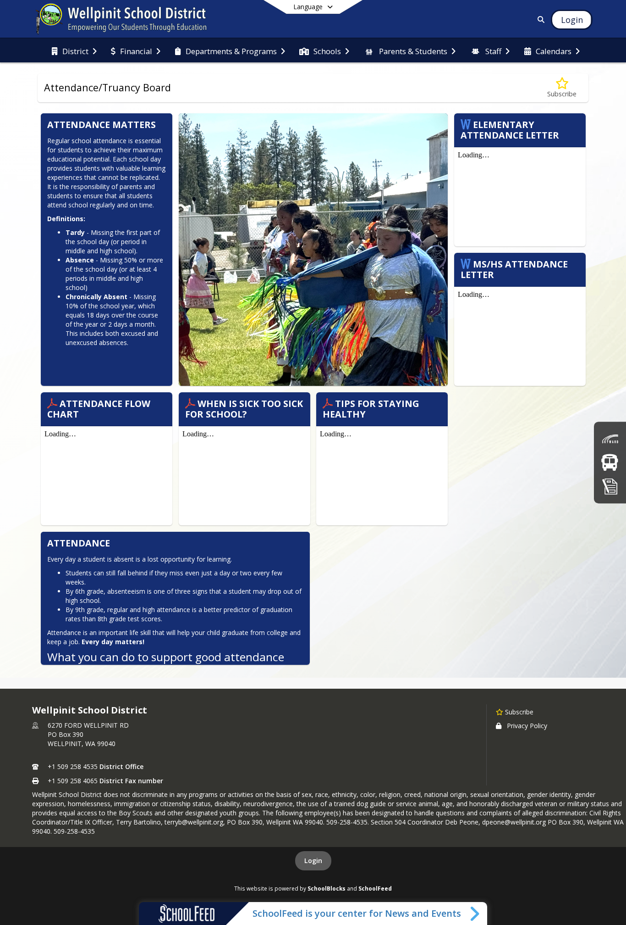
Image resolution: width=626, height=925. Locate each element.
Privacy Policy (527, 725)
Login (313, 860)
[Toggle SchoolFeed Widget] (475, 913)
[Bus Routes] (609, 462)
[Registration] (610, 486)
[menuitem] (74, 50)
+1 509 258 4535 (73, 766)
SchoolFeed (375, 888)
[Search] (539, 19)
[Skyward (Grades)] (610, 439)
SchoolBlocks (327, 888)
